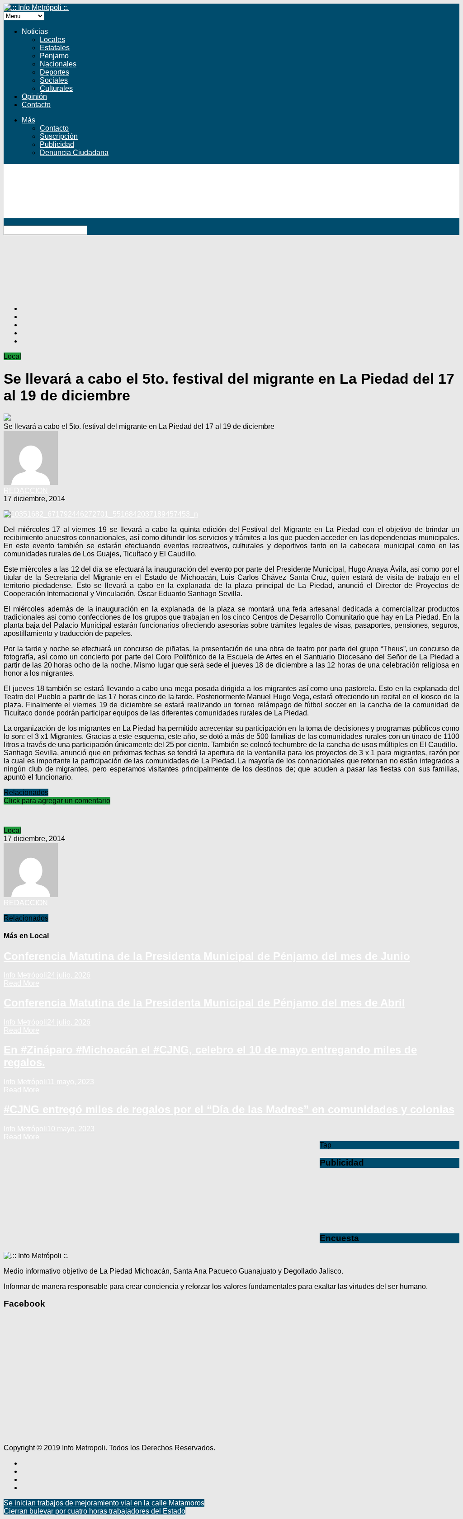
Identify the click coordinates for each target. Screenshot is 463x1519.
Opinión (34, 96)
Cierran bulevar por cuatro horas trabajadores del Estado (94, 1511)
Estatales (55, 48)
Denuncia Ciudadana (74, 152)
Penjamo (54, 56)
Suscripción (59, 136)
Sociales (54, 80)
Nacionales (58, 64)
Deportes (54, 72)
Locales (52, 39)
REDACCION (26, 490)
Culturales (56, 88)
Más (28, 120)
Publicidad (57, 144)
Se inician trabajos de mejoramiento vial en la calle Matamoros (104, 1503)
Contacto (36, 104)
